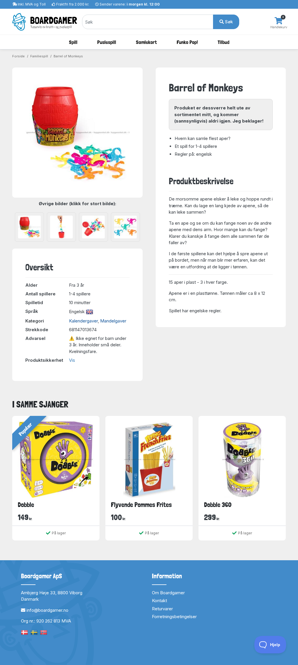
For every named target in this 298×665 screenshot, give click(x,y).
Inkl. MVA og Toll (32, 4)
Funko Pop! (187, 42)
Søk (228, 21)
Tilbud (223, 42)
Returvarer (162, 608)
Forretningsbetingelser (174, 616)
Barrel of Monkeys (68, 56)
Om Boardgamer (168, 592)
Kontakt (159, 600)
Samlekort (146, 42)
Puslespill (106, 42)
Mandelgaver (113, 321)
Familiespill (39, 56)
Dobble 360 (218, 504)
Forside (18, 56)
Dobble (26, 504)
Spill (73, 42)
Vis (72, 360)
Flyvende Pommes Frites (141, 504)
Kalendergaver (83, 321)
